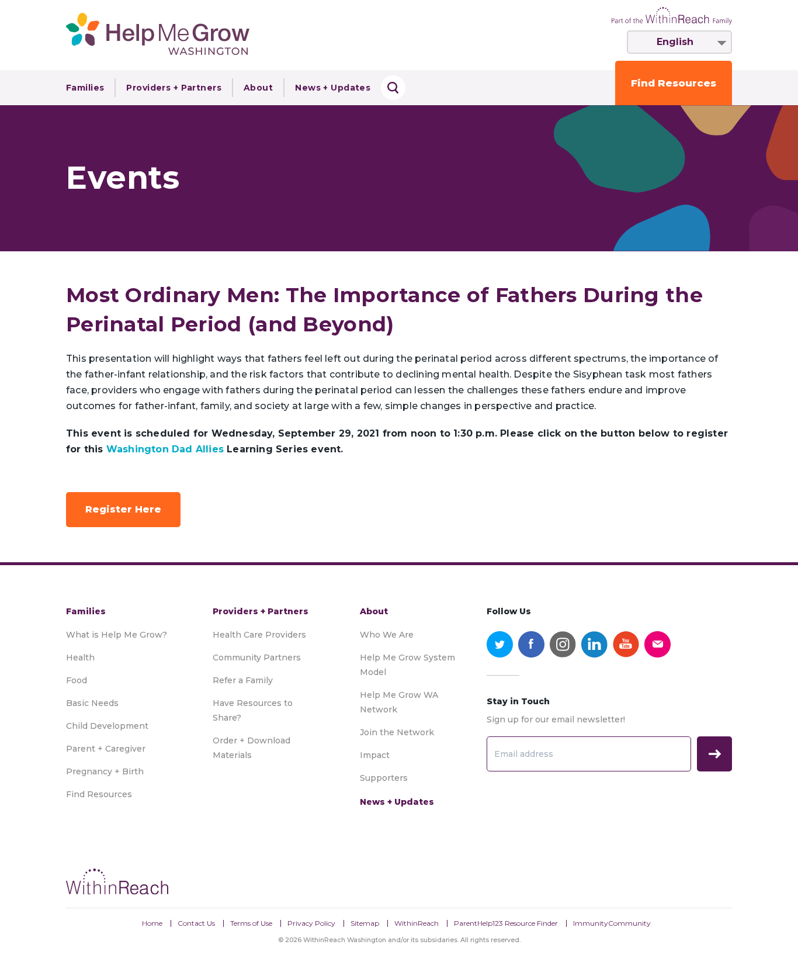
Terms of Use (251, 923)
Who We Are (387, 634)
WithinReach (416, 923)
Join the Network (397, 732)
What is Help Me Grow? (116, 634)
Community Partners (257, 657)
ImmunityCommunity (612, 923)
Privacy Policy (311, 923)
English (675, 41)
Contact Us (196, 923)
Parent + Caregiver (105, 748)
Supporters (384, 778)
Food (76, 680)
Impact (375, 755)
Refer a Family (243, 680)
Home (152, 923)
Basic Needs (92, 703)
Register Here (123, 509)
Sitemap (365, 923)
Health (80, 657)
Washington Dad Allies (165, 449)
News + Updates (332, 87)
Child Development (107, 726)
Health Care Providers (259, 634)
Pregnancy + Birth (105, 771)
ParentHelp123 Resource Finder (506, 923)
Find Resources (673, 83)
